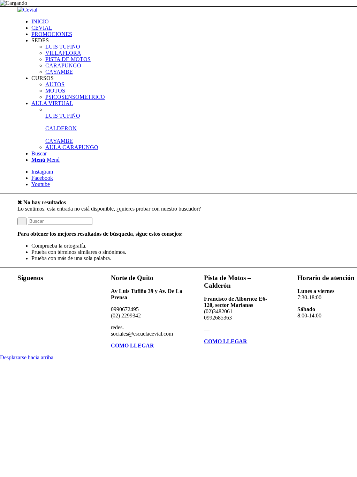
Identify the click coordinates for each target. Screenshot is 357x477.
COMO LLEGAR (132, 345)
